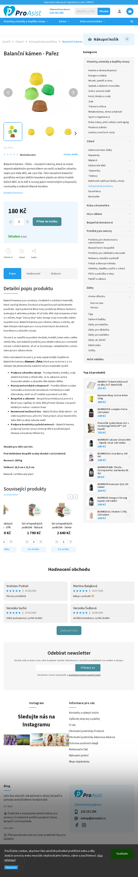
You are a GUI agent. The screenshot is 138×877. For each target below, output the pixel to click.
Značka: (70, 154)
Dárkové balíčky (97, 319)
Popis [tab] (12, 274)
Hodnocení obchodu (69, 569)
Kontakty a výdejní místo (84, 713)
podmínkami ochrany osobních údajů (84, 675)
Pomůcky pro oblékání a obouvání (106, 253)
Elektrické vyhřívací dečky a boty (106, 181)
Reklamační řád (78, 749)
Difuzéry (94, 307)
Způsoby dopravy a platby (84, 719)
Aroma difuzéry (96, 296)
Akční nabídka (95, 359)
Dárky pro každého (98, 335)
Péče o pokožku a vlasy (101, 274)
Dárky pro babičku (98, 324)
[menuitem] (28, 21)
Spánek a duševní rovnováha (104, 86)
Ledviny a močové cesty (101, 132)
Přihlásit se (88, 667)
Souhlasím (122, 854)
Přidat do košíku (47, 221)
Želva (39, 361)
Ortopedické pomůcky (100, 186)
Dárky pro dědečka (98, 330)
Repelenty (94, 155)
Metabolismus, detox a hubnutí (105, 112)
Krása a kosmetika (98, 205)
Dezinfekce (94, 191)
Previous (70, 497)
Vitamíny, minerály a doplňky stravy (108, 62)
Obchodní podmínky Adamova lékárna (92, 737)
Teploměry (94, 171)
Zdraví (91, 141)
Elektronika (94, 345)
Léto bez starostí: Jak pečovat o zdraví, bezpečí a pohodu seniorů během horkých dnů (33, 798)
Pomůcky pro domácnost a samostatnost (103, 241)
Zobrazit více (69, 631)
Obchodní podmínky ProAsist (86, 731)
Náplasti (92, 160)
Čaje (90, 314)
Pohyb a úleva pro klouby (102, 263)
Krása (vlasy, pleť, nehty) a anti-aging (108, 122)
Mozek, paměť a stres (100, 81)
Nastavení (11, 867)
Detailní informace (13, 193)
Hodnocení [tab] (33, 274)
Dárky (90, 288)
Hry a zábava (94, 214)
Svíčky (92, 350)
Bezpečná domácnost (100, 223)
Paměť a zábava (97, 279)
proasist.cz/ (84, 825)
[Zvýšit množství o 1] (27, 221)
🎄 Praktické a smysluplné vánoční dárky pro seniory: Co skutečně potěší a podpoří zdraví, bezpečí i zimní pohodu (31, 817)
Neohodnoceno (28, 155)
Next (76, 497)
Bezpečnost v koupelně (101, 248)
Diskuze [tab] (56, 274)
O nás (72, 725)
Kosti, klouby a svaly (99, 96)
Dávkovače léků (96, 165)
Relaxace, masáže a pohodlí (103, 258)
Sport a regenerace (99, 117)
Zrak (90, 101)
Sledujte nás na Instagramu (36, 721)
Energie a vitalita (97, 75)
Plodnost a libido (97, 127)
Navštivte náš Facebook (76, 825)
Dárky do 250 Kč (97, 340)
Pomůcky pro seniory (99, 231)
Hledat (104, 11)
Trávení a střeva (97, 106)
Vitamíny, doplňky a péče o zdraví (106, 268)
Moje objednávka (79, 762)
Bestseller (94, 196)
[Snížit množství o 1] (10, 221)
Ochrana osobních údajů (83, 743)
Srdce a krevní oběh (99, 91)
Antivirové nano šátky (100, 150)
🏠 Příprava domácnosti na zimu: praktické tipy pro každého (35, 837)
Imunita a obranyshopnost (102, 70)
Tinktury (93, 176)
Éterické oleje (96, 303)
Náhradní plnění (78, 755)
